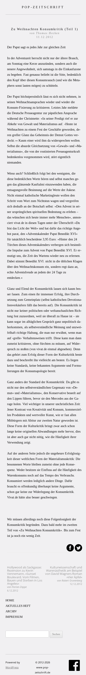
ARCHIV (11, 611)
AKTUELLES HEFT (18, 606)
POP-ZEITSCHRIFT (43, 7)
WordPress (12, 667)
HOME (10, 600)
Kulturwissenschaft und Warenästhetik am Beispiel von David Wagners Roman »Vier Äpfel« (63, 575)
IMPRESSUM (14, 617)
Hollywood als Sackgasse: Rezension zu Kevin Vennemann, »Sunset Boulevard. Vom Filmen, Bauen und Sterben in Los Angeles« (24, 578)
